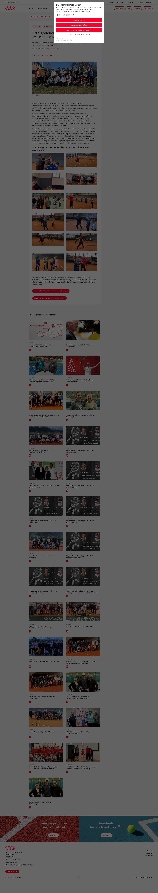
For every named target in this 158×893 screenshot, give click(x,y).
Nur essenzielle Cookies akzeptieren (79, 30)
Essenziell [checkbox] (62, 15)
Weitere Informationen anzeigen (78, 34)
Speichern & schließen (79, 25)
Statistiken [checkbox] (72, 15)
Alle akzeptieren (79, 20)
